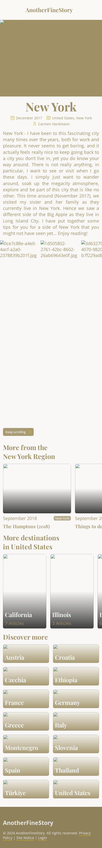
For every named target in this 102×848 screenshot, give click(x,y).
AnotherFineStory (49, 10)
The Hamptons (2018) (26, 526)
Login (42, 837)
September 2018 (20, 518)
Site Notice (25, 837)
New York (62, 518)
